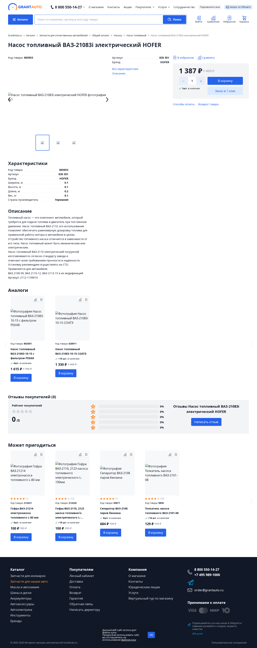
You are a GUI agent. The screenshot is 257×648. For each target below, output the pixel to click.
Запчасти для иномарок (28, 576)
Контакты (113, 7)
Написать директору (84, 610)
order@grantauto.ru (209, 590)
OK (151, 635)
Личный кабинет (81, 576)
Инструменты (20, 615)
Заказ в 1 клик (225, 91)
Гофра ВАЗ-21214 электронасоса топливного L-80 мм (25, 513)
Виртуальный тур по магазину (150, 598)
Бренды (16, 621)
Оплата (74, 587)
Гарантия (76, 598)
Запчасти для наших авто (29, 581)
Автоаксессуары (22, 604)
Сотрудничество (184, 7)
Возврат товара (208, 104)
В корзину (225, 81)
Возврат (75, 593)
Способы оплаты (184, 104)
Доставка (76, 581)
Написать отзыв (206, 422)
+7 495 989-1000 (207, 574)
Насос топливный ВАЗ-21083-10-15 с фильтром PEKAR (23, 353)
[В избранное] (41, 299)
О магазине (96, 7)
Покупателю (143, 7)
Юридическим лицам (144, 587)
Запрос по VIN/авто (240, 7)
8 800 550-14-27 (68, 7)
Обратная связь (81, 604)
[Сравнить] (35, 299)
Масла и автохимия (24, 587)
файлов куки (128, 639)
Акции (128, 7)
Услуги (162, 7)
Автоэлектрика (21, 610)
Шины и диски (20, 593)
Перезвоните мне (210, 7)
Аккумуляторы (20, 598)
